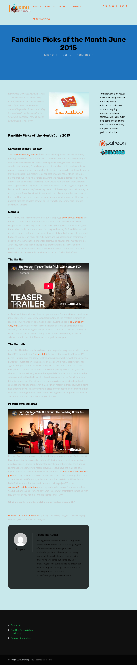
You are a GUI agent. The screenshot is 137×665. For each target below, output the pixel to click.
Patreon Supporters (21, 638)
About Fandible (41, 19)
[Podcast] (116, 6)
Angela (67, 55)
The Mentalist (40, 354)
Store (76, 6)
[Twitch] (123, 6)
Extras (63, 6)
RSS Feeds (50, 6)
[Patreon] (120, 6)
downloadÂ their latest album (23, 487)
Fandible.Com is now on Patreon (23, 515)
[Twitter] (106, 6)
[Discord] (126, 6)
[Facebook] (103, 6)
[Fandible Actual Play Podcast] (19, 8)
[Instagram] (109, 6)
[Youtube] (113, 6)
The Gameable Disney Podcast (23, 154)
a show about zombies (71, 217)
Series (36, 6)
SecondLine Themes (43, 659)
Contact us (16, 625)
